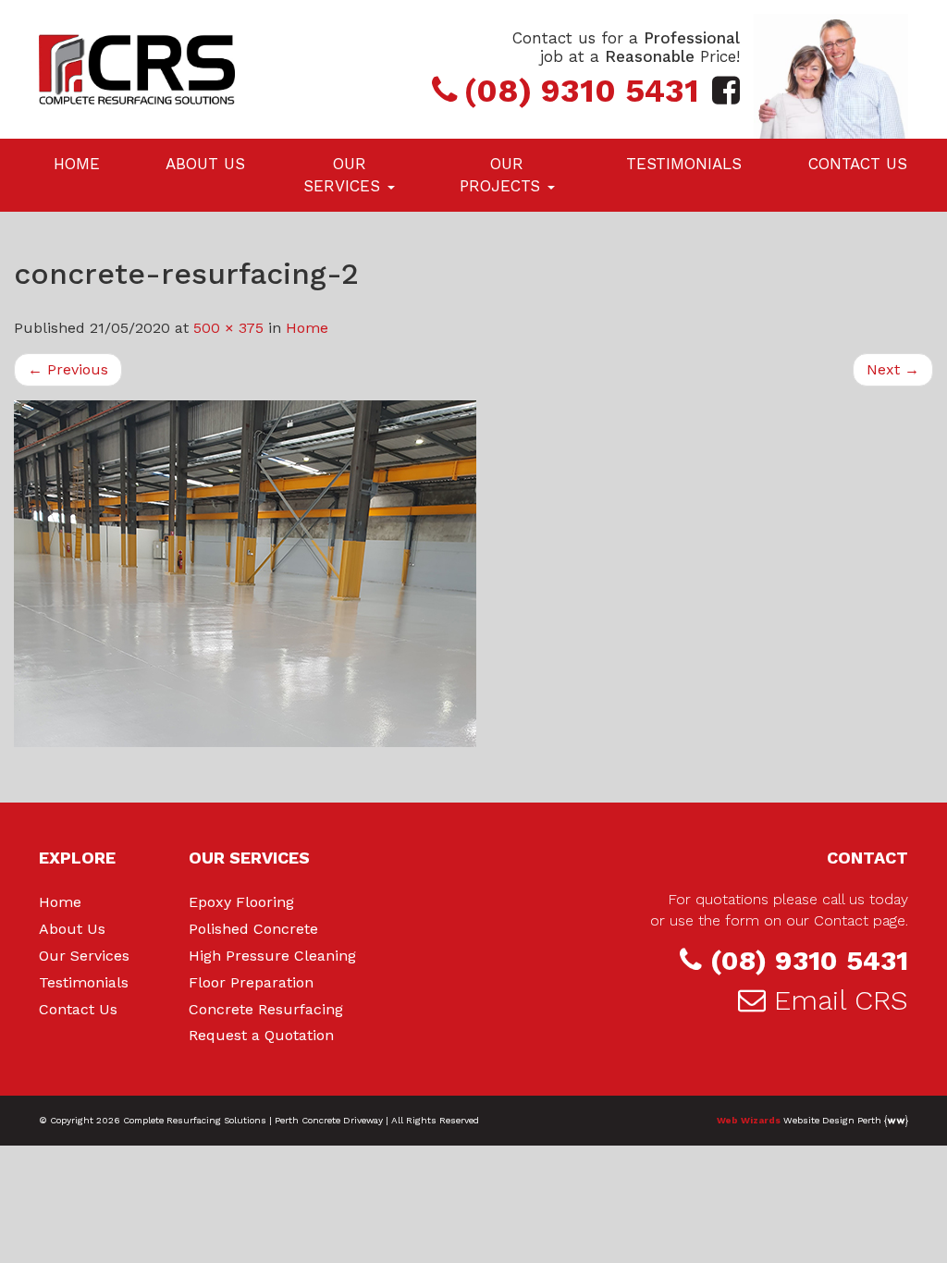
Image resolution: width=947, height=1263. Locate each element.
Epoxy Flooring (241, 902)
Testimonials (684, 163)
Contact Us (857, 163)
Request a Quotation (261, 1035)
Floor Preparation (251, 982)
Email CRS (841, 1000)
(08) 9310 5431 (809, 960)
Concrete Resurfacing (266, 1009)
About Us (205, 163)
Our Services (344, 174)
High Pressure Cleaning (272, 955)
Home (77, 163)
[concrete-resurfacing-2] (473, 573)
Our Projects (503, 174)
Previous (68, 369)
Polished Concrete (253, 929)
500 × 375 (228, 328)
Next (893, 369)
